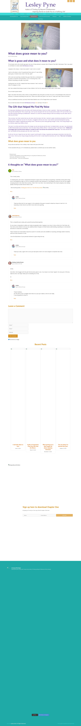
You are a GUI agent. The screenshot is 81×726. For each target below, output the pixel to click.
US (47, 102)
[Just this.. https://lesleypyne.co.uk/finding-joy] (53, 588)
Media (25, 155)
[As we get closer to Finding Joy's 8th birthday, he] (70, 630)
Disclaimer (67, 723)
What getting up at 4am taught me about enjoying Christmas (48, 447)
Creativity (11, 155)
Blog (31, 14)
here (36, 102)
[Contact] (74, 1)
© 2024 (8, 723)
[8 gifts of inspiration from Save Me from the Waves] (33, 349)
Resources (58, 14)
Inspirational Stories (39, 14)
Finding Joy (54, 16)
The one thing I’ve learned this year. (63, 445)
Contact (66, 14)
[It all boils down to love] (18, 349)
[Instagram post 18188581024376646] (28, 574)
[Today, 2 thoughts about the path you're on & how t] (62, 625)
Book (19, 14)
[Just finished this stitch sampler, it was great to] (19, 576)
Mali (13, 170)
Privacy (59, 723)
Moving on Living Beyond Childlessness (34, 155)
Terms (63, 723)
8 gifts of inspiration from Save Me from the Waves (33, 446)
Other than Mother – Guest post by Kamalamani (19, 158)
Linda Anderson (15, 215)
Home (15, 14)
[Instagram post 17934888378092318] (11, 574)
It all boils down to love (18, 445)
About (25, 14)
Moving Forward (34, 16)
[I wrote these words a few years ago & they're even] (45, 615)
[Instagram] (71, 1)
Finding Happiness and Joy (19, 155)
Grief (60, 16)
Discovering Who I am (14, 16)
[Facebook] (68, 1)
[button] (64, 515)
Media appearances (50, 14)
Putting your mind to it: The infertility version (31, 187)
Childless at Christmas (67, 16)
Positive (44, 155)
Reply (11, 191)
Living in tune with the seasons (44, 16)
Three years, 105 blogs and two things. (17, 157)
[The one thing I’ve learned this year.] (63, 349)
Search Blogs (40, 18)
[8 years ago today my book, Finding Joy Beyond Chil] (36, 642)
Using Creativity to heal (24, 16)
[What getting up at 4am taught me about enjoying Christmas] (48, 349)
